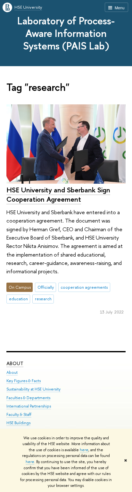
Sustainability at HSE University (33, 389)
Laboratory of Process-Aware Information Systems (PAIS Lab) (66, 33)
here (84, 449)
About (14, 363)
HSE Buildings (18, 423)
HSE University (28, 7)
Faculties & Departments (28, 397)
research (43, 299)
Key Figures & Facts (23, 380)
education (18, 299)
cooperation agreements (84, 287)
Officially (45, 287)
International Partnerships (28, 406)
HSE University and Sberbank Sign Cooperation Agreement (58, 194)
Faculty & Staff (18, 414)
